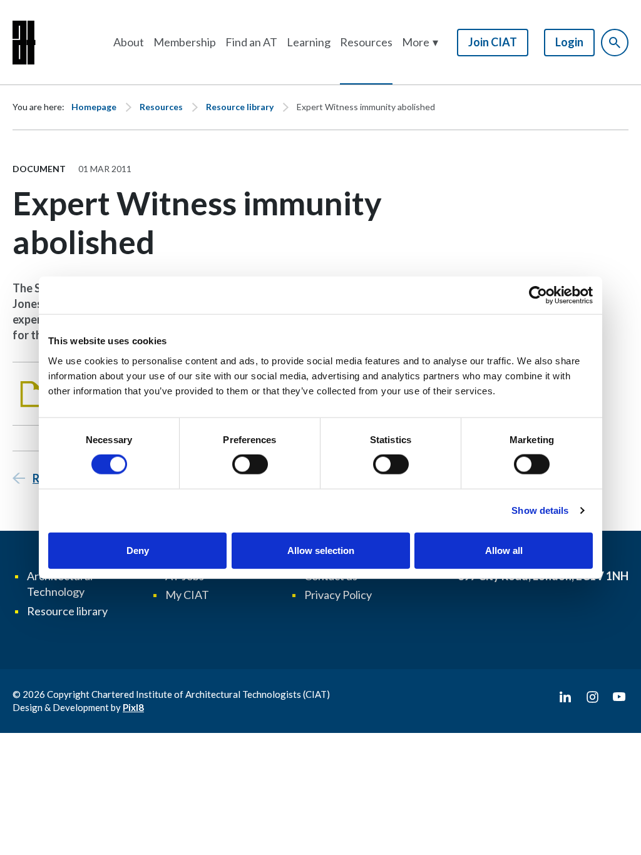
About (128, 42)
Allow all (504, 550)
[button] (420, 42)
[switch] (250, 464)
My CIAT (187, 595)
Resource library (240, 106)
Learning (309, 42)
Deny (137, 550)
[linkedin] (565, 697)
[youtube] (619, 697)
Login (569, 42)
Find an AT (251, 42)
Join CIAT (492, 42)
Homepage (93, 106)
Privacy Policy (338, 595)
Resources (366, 42)
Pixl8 (133, 707)
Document (39, 168)
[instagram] (592, 697)
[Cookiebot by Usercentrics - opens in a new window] (538, 295)
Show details (539, 510)
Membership (184, 42)
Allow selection (320, 550)
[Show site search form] (614, 42)
